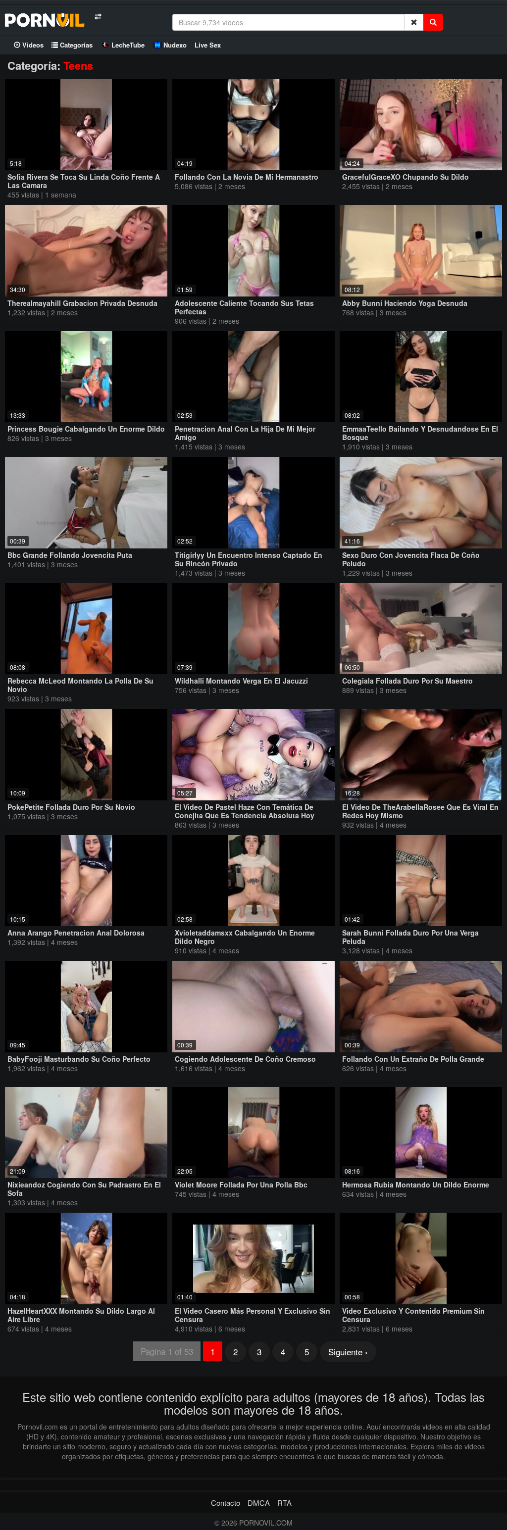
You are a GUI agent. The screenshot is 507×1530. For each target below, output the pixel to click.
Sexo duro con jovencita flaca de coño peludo (411, 559)
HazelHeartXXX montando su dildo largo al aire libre (81, 1315)
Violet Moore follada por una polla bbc (241, 1184)
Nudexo (175, 44)
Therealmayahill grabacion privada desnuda (82, 303)
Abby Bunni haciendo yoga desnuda (404, 303)
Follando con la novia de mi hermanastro (246, 177)
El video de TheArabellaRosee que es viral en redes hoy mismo (420, 811)
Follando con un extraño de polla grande (413, 1059)
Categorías (75, 44)
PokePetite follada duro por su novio (71, 807)
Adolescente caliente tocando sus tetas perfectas (244, 307)
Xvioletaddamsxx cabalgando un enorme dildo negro (245, 937)
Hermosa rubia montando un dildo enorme (415, 1184)
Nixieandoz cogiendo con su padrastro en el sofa (84, 1189)
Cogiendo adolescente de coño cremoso (245, 1059)
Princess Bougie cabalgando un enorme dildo (86, 429)
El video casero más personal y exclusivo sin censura (252, 1315)
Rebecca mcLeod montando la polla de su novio (80, 685)
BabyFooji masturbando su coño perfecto (79, 1059)
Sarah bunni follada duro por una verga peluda (410, 937)
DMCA (259, 1502)
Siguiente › (348, 1351)
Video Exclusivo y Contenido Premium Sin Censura (413, 1315)
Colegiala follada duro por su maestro (407, 681)
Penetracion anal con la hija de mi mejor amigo (245, 433)
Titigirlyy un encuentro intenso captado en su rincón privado (248, 559)
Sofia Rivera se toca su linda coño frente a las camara (83, 181)
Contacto (225, 1502)
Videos (32, 44)
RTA (284, 1502)
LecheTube (128, 44)
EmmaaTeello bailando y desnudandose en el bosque (420, 433)
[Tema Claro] (97, 16)
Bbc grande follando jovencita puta (69, 555)
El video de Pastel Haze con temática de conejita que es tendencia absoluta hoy (244, 811)
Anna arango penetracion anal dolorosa (76, 933)
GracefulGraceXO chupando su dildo (405, 177)
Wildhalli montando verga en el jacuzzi (241, 681)
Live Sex (208, 44)
